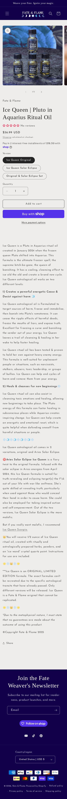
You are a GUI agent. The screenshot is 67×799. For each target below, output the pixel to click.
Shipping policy (53, 791)
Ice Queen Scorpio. (15, 529)
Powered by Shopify (36, 786)
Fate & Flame (19, 786)
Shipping (7, 137)
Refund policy (56, 786)
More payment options (34, 222)
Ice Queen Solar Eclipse (21, 168)
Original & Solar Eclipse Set (24, 176)
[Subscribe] (56, 710)
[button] (7, 13)
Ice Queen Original (18, 160)
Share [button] (9, 643)
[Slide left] (26, 92)
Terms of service (34, 791)
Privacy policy (16, 791)
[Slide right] (41, 92)
